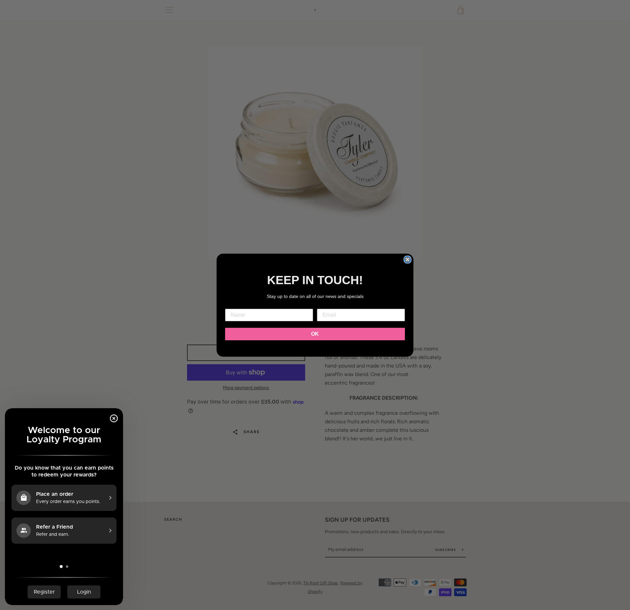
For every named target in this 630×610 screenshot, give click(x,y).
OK (315, 334)
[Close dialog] (407, 259)
